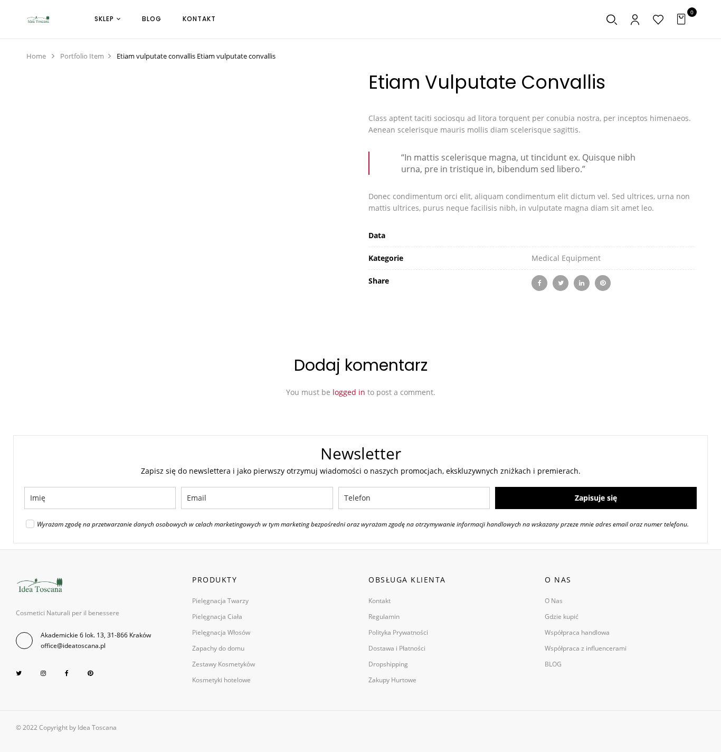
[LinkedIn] (582, 283)
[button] (682, 19)
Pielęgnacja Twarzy (220, 600)
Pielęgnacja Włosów (221, 632)
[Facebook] (539, 283)
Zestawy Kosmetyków (223, 664)
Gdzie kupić (561, 616)
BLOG (553, 664)
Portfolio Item (82, 56)
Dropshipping (388, 664)
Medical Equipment (566, 258)
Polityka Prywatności (398, 632)
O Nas (554, 600)
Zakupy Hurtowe (392, 679)
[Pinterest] (603, 283)
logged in (349, 392)
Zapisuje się (596, 498)
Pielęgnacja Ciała (217, 616)
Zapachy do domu (218, 648)
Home (36, 56)
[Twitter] (560, 283)
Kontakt (379, 600)
